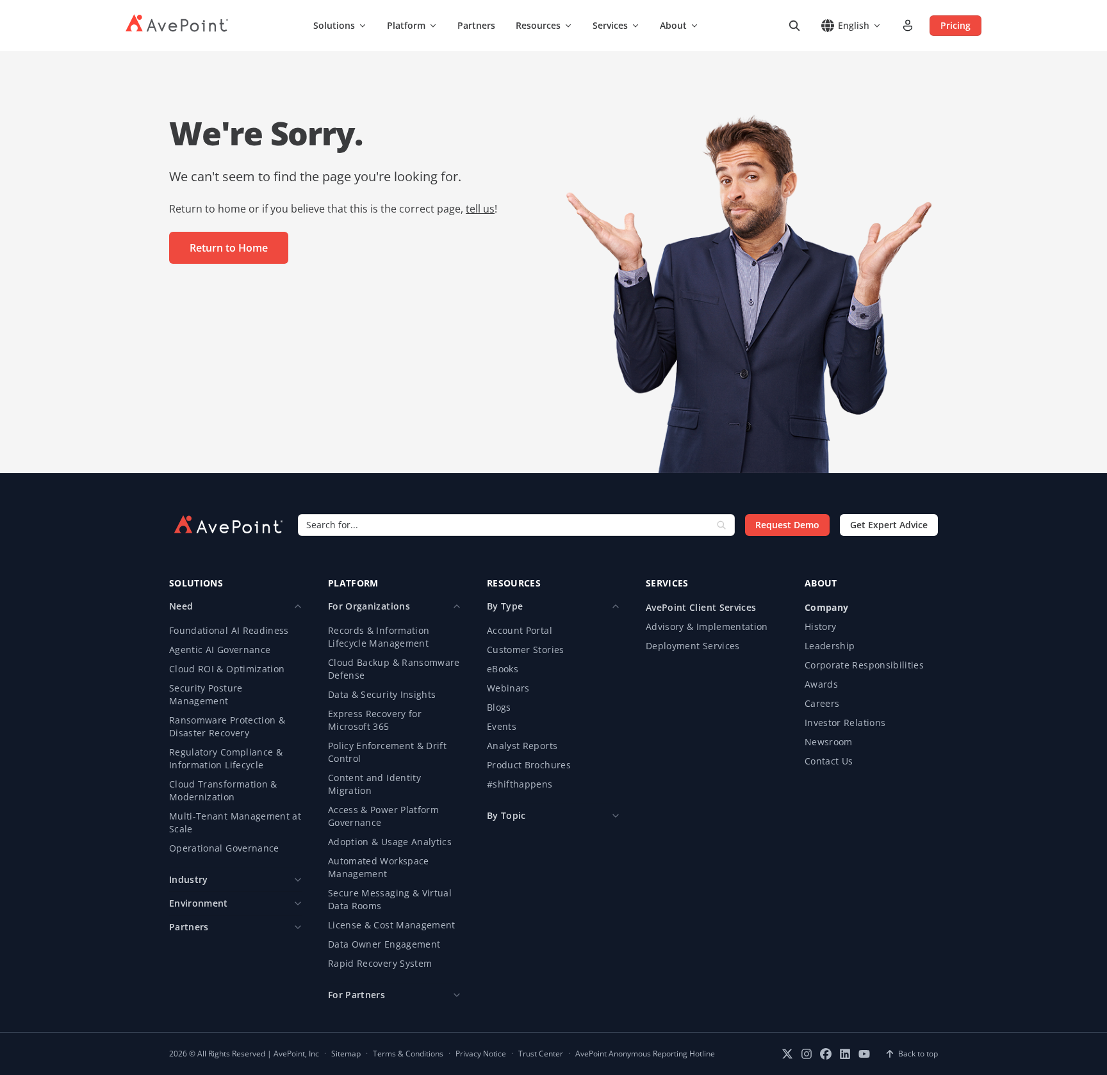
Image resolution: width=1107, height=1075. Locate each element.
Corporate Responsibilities (864, 665)
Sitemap (346, 1054)
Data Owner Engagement (384, 944)
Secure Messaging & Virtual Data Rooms (390, 899)
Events (501, 726)
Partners (476, 25)
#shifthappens (520, 784)
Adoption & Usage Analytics (390, 842)
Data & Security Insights (382, 694)
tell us (480, 209)
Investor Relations (845, 722)
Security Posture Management (206, 694)
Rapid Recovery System (380, 963)
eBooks (502, 669)
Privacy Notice (480, 1054)
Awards (821, 684)
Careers (822, 703)
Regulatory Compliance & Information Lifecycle (226, 758)
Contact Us (829, 761)
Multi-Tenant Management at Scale (235, 822)
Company (826, 607)
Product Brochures (529, 765)
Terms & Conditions (408, 1054)
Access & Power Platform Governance (383, 816)
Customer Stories (525, 649)
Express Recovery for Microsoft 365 (375, 719)
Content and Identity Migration (374, 784)
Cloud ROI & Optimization (226, 669)
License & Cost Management (391, 925)
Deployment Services (693, 646)
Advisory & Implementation (707, 626)
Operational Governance (224, 848)
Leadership (830, 646)
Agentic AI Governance (219, 649)
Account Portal (519, 630)
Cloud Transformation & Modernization (223, 790)
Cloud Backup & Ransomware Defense (394, 668)
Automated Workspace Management (378, 867)
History (820, 626)
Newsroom (829, 742)
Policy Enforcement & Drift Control (387, 752)
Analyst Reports (522, 746)
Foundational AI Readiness (229, 630)
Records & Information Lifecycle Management (378, 636)
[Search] (794, 25)
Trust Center (540, 1054)
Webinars (508, 688)
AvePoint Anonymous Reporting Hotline (645, 1054)
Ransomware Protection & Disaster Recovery (227, 726)
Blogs (499, 707)
